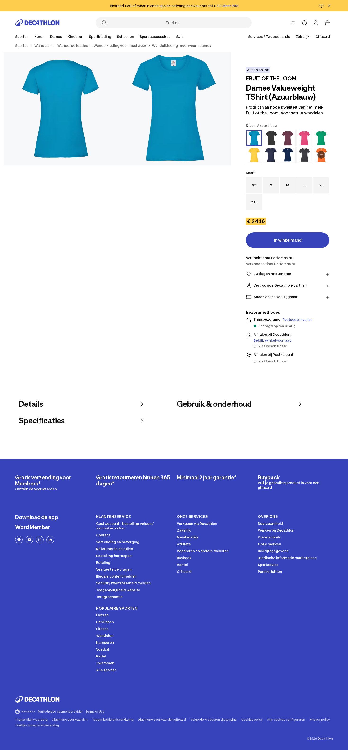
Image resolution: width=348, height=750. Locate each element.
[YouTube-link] (29, 539)
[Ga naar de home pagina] (37, 22)
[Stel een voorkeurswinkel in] (293, 22)
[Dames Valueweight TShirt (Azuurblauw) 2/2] (60, 108)
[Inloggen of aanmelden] (315, 22)
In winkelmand (288, 240)
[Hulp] (304, 22)
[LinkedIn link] (50, 539)
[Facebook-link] (19, 539)
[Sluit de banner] (329, 5)
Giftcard (322, 37)
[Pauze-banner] (321, 5)
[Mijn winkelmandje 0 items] (327, 22)
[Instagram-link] (40, 539)
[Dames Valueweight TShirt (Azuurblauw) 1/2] (174, 108)
